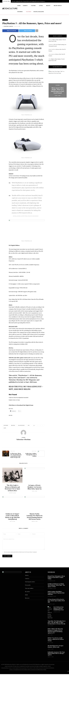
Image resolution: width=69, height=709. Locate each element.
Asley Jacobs (51, 54)
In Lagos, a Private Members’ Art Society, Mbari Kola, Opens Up (34, 487)
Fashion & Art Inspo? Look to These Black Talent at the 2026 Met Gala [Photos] (12, 516)
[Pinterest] (3, 46)
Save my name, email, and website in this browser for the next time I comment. (20, 552)
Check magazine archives (30, 581)
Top (68, 671)
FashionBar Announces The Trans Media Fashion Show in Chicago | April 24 (56, 653)
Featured (6, 425)
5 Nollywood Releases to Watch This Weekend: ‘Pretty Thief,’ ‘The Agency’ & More (56, 585)
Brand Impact (58, 5)
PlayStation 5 (21, 425)
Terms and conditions (29, 588)
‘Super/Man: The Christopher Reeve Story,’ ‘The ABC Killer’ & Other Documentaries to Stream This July (56, 622)
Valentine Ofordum (8, 26)
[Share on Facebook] (3, 39)
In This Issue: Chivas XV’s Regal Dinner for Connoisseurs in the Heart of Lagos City (15, 455)
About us (27, 575)
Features (28, 11)
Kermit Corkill (51, 49)
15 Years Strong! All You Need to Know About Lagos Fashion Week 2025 (56, 601)
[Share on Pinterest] (44, 425)
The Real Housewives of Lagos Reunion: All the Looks (55, 646)
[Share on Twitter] (3, 43)
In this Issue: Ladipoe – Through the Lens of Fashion (30, 455)
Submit (26, 594)
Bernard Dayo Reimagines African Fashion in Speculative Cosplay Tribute (56, 577)
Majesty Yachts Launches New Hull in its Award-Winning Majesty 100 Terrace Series (34, 516)
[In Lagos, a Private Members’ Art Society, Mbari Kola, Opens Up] (34, 475)
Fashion (25, 5)
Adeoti (50, 39)
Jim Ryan (13, 425)
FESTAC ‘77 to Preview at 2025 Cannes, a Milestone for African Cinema (56, 639)
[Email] (3, 53)
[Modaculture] (10, 8)
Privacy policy (28, 585)
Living (41, 5)
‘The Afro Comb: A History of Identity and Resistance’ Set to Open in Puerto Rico (12, 487)
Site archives (27, 591)
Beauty (48, 5)
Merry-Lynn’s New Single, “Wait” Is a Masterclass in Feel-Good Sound (57, 90)
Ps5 (28, 425)
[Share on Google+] (41, 425)
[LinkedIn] (3, 49)
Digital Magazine (39, 11)
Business (20, 11)
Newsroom (27, 598)
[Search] (66, 12)
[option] (58, 84)
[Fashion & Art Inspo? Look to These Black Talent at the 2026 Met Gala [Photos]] (12, 504)
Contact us (27, 578)
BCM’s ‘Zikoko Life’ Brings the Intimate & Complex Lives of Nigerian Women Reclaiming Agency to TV (55, 631)
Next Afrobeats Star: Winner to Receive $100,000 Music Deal (59, 608)
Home (19, 5)
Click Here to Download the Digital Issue (21, 405)
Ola (49, 59)
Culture (33, 5)
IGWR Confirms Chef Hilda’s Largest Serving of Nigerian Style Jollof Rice (56, 593)
